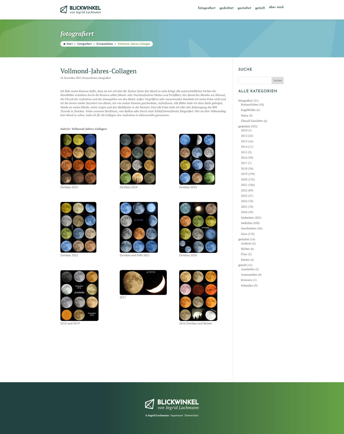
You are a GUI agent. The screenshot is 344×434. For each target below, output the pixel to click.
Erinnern (246, 280)
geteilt (260, 8)
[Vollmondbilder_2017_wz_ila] (143, 282)
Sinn (244, 234)
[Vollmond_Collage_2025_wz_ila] (84, 159)
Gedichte (246, 223)
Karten (245, 260)
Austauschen (249, 274)
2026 (244, 212)
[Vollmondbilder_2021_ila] (143, 227)
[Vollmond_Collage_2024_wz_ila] (143, 159)
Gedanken (247, 218)
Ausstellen (248, 269)
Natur (244, 115)
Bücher (245, 249)
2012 (244, 136)
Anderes (246, 243)
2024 (244, 201)
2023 (244, 196)
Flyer (244, 254)
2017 (244, 163)
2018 (244, 168)
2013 (244, 141)
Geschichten (249, 228)
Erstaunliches (105, 43)
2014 (244, 147)
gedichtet (226, 8)
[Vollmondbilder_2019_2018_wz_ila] (84, 295)
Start (69, 43)
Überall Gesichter (252, 121)
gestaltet (244, 8)
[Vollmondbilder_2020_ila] (202, 227)
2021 (244, 185)
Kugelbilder (248, 110)
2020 (244, 179)
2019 (244, 174)
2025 (244, 207)
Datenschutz (192, 415)
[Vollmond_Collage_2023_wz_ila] (202, 159)
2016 (244, 157)
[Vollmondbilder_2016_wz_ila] (202, 295)
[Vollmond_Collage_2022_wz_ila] (84, 227)
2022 (244, 190)
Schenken (247, 285)
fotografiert (207, 8)
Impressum (177, 415)
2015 (244, 152)
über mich (276, 7)
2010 (244, 130)
